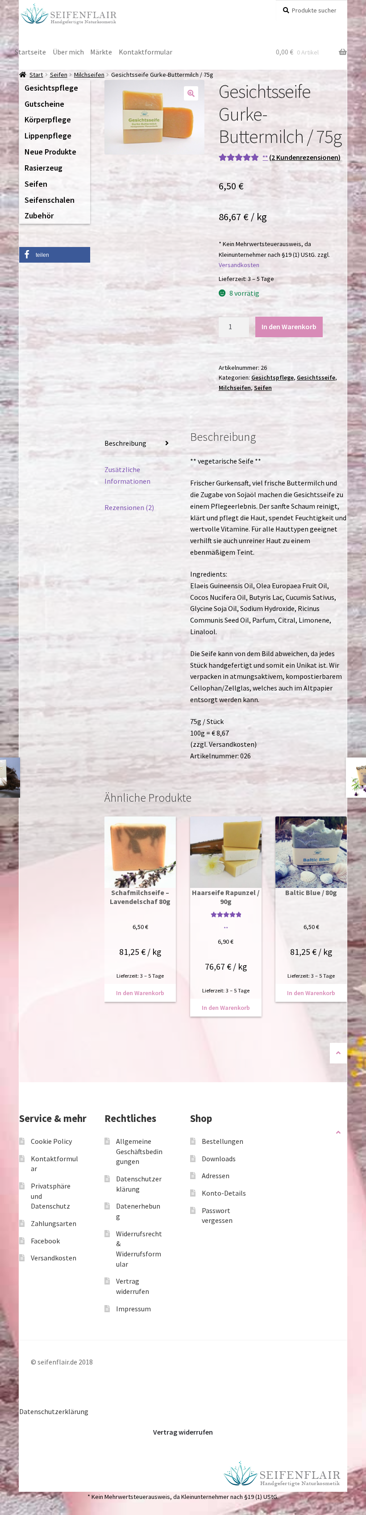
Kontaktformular (145, 51)
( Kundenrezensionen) (305, 157)
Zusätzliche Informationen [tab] (127, 475)
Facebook (45, 1240)
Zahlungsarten (53, 1223)
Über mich (68, 51)
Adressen (215, 1175)
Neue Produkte (50, 151)
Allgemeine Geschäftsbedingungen (139, 1151)
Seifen (58, 75)
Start (36, 75)
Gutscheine (44, 104)
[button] (191, 93)
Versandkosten (239, 265)
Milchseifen (89, 75)
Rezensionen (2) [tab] (129, 507)
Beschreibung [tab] (125, 443)
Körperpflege (48, 119)
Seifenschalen (50, 200)
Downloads (219, 1158)
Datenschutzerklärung (53, 1411)
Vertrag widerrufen (183, 1431)
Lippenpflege (48, 135)
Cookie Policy (51, 1141)
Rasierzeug (43, 168)
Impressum (133, 1308)
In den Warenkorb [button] (140, 993)
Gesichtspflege (272, 377)
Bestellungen (222, 1141)
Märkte (101, 51)
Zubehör (39, 215)
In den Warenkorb (289, 326)
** (265, 158)
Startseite (30, 51)
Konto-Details (224, 1193)
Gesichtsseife (316, 377)
